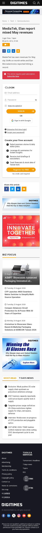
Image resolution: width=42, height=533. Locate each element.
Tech (12, 21)
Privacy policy (7, 474)
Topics (25, 468)
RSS (24, 472)
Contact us (6, 482)
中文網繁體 (6, 493)
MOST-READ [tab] (10, 378)
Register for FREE (21, 169)
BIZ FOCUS (9, 254)
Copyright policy (8, 478)
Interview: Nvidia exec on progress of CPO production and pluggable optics (22, 420)
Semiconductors (23, 21)
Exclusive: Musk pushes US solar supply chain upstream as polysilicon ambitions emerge (21, 389)
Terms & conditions (9, 470)
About (4, 458)
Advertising (6, 462)
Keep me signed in (15, 106)
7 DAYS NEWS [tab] (26, 378)
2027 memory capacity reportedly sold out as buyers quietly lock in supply (22, 398)
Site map (5, 489)
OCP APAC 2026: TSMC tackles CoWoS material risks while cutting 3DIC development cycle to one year (22, 431)
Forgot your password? (15, 132)
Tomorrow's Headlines (31, 460)
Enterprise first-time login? (17, 129)
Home (4, 21)
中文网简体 (6, 497)
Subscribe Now (13, 76)
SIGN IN (21, 111)
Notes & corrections (9, 486)
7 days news (27, 464)
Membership (6, 466)
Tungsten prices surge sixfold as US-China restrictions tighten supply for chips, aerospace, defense (21, 409)
